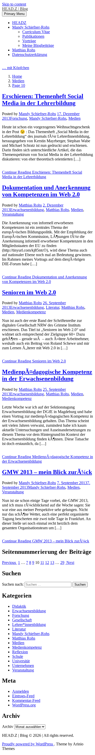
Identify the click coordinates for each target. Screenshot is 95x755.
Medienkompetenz (31, 312)
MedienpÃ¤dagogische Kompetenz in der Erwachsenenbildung (47, 375)
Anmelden (20, 691)
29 (62, 562)
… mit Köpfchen (15, 68)
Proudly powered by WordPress (28, 744)
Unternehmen (23, 665)
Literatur (52, 307)
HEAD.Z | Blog (15, 9)
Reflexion (20, 652)
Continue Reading (42, 174)
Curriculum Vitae (36, 32)
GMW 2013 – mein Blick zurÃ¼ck (47, 472)
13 (52, 562)
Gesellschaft (22, 620)
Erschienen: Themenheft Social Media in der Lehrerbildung (42, 99)
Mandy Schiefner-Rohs (30, 27)
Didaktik (19, 606)
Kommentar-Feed (26, 700)
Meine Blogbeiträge (38, 45)
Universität (21, 661)
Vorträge (29, 41)
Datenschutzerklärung (29, 54)
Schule (17, 656)
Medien (74, 118)
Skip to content (14, 4)
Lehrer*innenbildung (29, 624)
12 (47, 562)
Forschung (18, 118)
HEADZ (19, 23)
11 (42, 562)
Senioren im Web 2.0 (29, 292)
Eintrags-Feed (23, 696)
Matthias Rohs (23, 50)
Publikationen (33, 36)
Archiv (7, 726)
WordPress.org (24, 705)
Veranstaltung (13, 214)
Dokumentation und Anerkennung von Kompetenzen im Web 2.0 (46, 191)
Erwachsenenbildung (27, 210)
